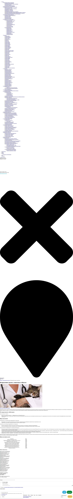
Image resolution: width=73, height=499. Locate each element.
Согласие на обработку (25, 497)
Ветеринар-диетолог (8, 75)
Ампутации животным (8, 97)
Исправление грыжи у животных (10, 109)
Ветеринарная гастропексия (9, 105)
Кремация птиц (9, 30)
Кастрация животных (8, 92)
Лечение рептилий (7, 37)
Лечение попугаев (7, 65)
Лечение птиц (7, 67)
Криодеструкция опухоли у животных (10, 133)
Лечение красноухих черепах (9, 51)
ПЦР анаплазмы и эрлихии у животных (11, 8)
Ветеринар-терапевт (8, 84)
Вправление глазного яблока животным (11, 104)
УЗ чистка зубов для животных (9, 116)
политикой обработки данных (18, 487)
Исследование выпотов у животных (10, 142)
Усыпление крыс (9, 25)
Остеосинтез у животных (8, 103)
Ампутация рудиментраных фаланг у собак (13, 99)
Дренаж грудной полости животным (12, 107)
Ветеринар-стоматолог (8, 85)
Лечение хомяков (7, 58)
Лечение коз (7, 39)
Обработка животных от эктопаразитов (10, 127)
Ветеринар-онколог (8, 74)
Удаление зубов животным (9, 115)
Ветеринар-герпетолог (8, 81)
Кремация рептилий (10, 34)
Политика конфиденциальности (26, 496)
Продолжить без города (3, 173)
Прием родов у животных (9, 120)
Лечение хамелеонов (8, 47)
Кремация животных (8, 27)
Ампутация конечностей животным (12, 98)
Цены (2, 152)
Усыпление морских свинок (11, 24)
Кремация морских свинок (10, 32)
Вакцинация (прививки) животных (8, 14)
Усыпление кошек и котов (10, 21)
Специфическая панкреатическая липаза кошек (13, 146)
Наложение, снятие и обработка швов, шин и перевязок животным (14, 96)
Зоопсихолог (7, 79)
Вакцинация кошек (8, 16)
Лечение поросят (7, 42)
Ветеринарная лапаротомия (9, 101)
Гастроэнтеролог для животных (9, 73)
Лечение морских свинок (8, 57)
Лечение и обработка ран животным (10, 108)
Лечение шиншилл (8, 56)
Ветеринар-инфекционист (9, 78)
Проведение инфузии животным (10, 5)
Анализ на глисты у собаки (11, 148)
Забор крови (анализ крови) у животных (11, 138)
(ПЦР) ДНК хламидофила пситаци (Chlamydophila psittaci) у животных (15, 12)
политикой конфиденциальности (9, 487)
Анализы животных (6, 137)
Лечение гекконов (7, 48)
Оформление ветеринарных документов (11, 123)
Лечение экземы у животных (9, 125)
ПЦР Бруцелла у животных (9, 10)
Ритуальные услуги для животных (8, 19)
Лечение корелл (7, 63)
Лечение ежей (7, 55)
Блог (2, 155)
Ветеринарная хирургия (6, 91)
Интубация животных (8, 4)
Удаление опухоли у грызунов (9, 136)
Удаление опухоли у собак (9, 135)
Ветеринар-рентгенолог (8, 76)
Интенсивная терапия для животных (8, 2)
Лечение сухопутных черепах (9, 50)
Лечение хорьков (7, 43)
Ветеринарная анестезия (8, 110)
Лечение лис (7, 40)
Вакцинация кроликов (8, 17)
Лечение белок (7, 53)
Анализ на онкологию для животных (10, 149)
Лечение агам (7, 52)
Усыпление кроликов (10, 23)
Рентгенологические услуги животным (9, 6)
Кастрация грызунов (10, 95)
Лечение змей (7, 49)
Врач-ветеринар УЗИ (8, 77)
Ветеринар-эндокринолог (8, 82)
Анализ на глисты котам (10, 147)
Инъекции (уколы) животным (9, 3)
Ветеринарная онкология (7, 132)
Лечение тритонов (7, 44)
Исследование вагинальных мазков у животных (12, 141)
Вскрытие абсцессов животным (9, 111)
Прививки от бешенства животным (10, 15)
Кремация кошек (9, 28)
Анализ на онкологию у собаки (11, 150)
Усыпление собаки (9, 20)
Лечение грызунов (7, 36)
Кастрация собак (9, 94)
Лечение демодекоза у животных (10, 129)
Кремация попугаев (9, 33)
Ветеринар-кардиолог (8, 70)
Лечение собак (7, 38)
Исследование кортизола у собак (11, 145)
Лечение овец (7, 41)
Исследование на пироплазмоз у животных (11, 143)
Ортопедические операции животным (10, 100)
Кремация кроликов (10, 31)
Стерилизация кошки (10, 93)
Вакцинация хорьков (8, 18)
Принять (3, 496)
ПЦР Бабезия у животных (9, 9)
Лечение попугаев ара (8, 61)
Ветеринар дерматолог (8, 69)
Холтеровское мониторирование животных (11, 88)
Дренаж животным (8, 106)
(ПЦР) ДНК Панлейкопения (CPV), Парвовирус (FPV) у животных (15, 13)
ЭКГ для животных (8, 89)
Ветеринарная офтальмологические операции (11, 90)
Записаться (1, 378)
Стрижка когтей (7, 119)
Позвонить (69, 492)
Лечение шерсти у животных (9, 128)
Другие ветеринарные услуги (7, 118)
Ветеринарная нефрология (7, 131)
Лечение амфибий (7, 46)
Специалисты (5, 68)
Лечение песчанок (7, 54)
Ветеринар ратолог (8, 80)
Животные (4, 35)
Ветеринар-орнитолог (8, 72)
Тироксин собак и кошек (10, 144)
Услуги (3, 1)
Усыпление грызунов (10, 22)
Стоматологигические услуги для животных (9, 112)
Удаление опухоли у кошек (9, 134)
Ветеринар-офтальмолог (8, 71)
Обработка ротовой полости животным (10, 113)
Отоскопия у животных (8, 130)
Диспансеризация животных (9, 122)
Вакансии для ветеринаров (7, 154)
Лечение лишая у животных (9, 126)
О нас (2, 153)
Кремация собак (9, 29)
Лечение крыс (7, 59)
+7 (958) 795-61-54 (2, 157)
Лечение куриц (7, 66)
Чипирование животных (8, 124)
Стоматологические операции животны (11, 114)
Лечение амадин (7, 62)
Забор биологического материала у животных (11, 139)
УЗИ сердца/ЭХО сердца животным (12, 87)
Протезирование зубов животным (10, 117)
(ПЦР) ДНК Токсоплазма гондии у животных (11, 11)
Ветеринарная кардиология (7, 86)
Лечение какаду (7, 60)
